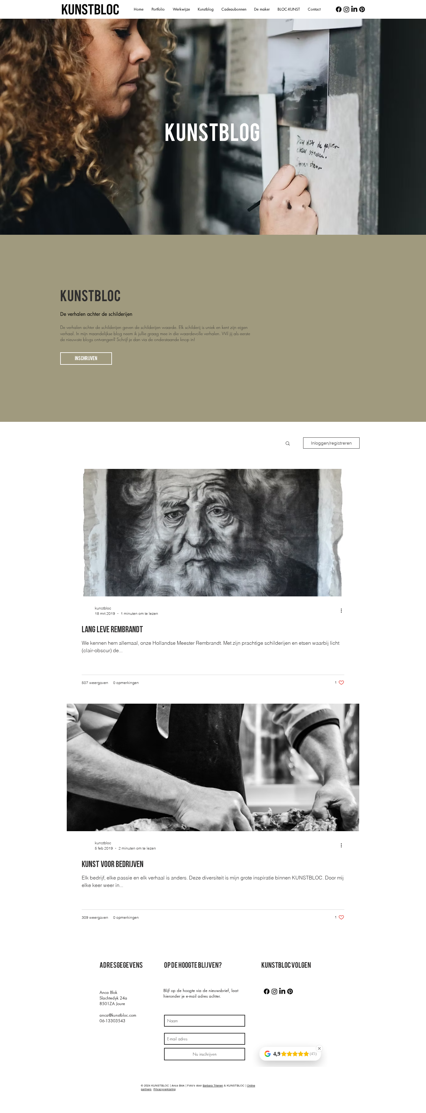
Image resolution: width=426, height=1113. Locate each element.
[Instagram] (346, 9)
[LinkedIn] (354, 9)
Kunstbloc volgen (286, 965)
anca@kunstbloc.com (117, 1015)
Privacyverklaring (164, 1089)
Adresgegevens (121, 965)
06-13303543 (112, 1021)
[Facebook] (338, 9)
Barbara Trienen (213, 1085)
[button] (288, 444)
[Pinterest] (362, 9)
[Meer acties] (343, 610)
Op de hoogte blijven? (193, 965)
